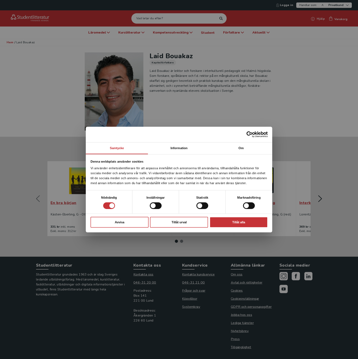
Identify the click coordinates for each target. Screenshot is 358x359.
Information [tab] (179, 148)
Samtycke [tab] (117, 148)
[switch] (156, 205)
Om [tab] (241, 148)
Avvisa (119, 222)
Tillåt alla (238, 222)
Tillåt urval (179, 222)
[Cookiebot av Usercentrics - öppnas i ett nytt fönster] (249, 134)
